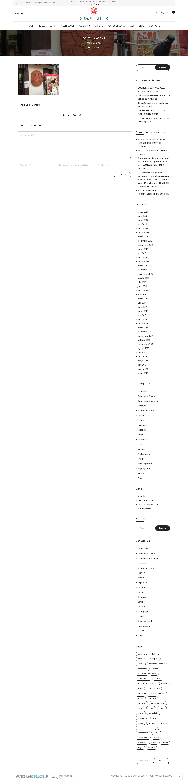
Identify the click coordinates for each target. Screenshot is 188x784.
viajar (140, 747)
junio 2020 (142, 216)
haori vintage (154, 688)
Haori (140, 688)
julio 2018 (142, 282)
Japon (141, 434)
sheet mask (143, 733)
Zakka (140, 478)
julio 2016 (142, 352)
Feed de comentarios (148, 504)
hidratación (143, 693)
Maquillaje (153, 713)
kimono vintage (158, 703)
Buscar (161, 761)
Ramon (141, 190)
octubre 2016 (144, 340)
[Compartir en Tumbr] (85, 113)
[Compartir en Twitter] (69, 113)
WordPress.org (144, 508)
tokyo (156, 737)
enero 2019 (143, 265)
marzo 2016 (143, 369)
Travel (141, 458)
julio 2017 (142, 302)
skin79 (156, 733)
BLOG (141, 26)
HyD (60, 777)
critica (155, 668)
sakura (163, 728)
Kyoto (151, 708)
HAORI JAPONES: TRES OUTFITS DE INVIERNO (151, 143)
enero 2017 (143, 327)
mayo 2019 (143, 249)
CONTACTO (154, 26)
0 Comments (94, 47)
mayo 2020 (143, 220)
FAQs (132, 26)
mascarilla (142, 718)
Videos (141, 473)
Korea (140, 444)
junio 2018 (142, 286)
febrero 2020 (144, 232)
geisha (164, 683)
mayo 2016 (143, 360)
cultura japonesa (146, 410)
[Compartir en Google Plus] (74, 113)
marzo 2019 (143, 257)
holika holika (159, 693)
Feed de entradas (146, 500)
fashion (141, 683)
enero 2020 (143, 236)
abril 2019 (142, 253)
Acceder (142, 496)
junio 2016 (142, 356)
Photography (144, 454)
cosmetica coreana (158, 663)
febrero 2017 (143, 323)
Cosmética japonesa (148, 401)
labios (161, 708)
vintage (151, 747)
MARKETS (99, 26)
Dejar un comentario (30, 104)
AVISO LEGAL (116, 775)
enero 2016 (143, 373)
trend (153, 742)
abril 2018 (142, 294)
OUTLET (53, 26)
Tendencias (143, 737)
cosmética (142, 668)
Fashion (141, 415)
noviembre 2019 (145, 245)
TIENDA (41, 26)
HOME (30, 26)
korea (140, 708)
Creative (142, 405)
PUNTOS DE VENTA (116, 26)
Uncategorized (145, 463)
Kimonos (142, 439)
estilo (154, 673)
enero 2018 (143, 298)
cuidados (142, 673)
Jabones (142, 430)
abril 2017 (142, 315)
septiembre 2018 (145, 274)
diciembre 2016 (145, 331)
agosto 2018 (143, 278)
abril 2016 (142, 364)
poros (164, 723)
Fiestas (153, 683)
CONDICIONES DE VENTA (135, 775)
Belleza (155, 654)
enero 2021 (143, 212)
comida (141, 659)
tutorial (165, 742)
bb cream (142, 654)
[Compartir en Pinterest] (80, 113)
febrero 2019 (143, 261)
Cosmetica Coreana (147, 396)
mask (155, 718)
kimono (152, 698)
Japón (141, 698)
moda (140, 723)
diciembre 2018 (145, 269)
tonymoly (142, 742)
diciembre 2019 (145, 240)
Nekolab (43, 777)
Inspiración (143, 425)
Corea (141, 663)
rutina (151, 728)
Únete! (96, 4)
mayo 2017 (143, 311)
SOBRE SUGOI (67, 26)
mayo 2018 (143, 290)
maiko (140, 713)
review (141, 728)
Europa (158, 678)
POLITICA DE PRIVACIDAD (161, 775)
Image (141, 420)
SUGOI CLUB (84, 26)
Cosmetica (143, 391)
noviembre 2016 (145, 336)
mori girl (152, 723)
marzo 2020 (143, 228)
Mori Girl (141, 449)
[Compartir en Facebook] (63, 113)
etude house (143, 678)
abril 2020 (142, 224)
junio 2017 (142, 307)
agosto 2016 (143, 348)
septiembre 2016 (145, 344)
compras (154, 659)
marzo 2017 (143, 319)
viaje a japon (144, 468)
